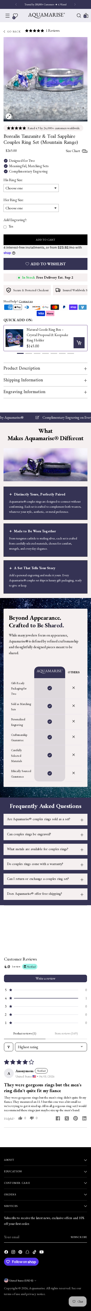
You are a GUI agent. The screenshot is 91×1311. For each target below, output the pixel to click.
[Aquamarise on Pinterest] (20, 1253)
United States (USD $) (21, 1280)
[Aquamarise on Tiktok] (35, 1253)
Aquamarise (37, 1288)
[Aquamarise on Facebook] (6, 1253)
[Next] (75, 4)
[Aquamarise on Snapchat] (27, 1253)
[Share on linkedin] (84, 1119)
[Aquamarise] (46, 15)
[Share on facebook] (58, 1119)
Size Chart (73, 151)
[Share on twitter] (66, 1119)
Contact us (26, 301)
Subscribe (79, 1237)
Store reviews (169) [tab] (66, 1033)
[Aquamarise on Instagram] (13, 1253)
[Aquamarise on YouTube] (42, 1253)
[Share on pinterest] (75, 1119)
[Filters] (8, 1047)
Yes (11, 226)
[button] (20, 353)
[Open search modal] (79, 15)
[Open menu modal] (7, 15)
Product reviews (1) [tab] (24, 1033)
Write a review (45, 978)
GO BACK (14, 31)
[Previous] (16, 4)
